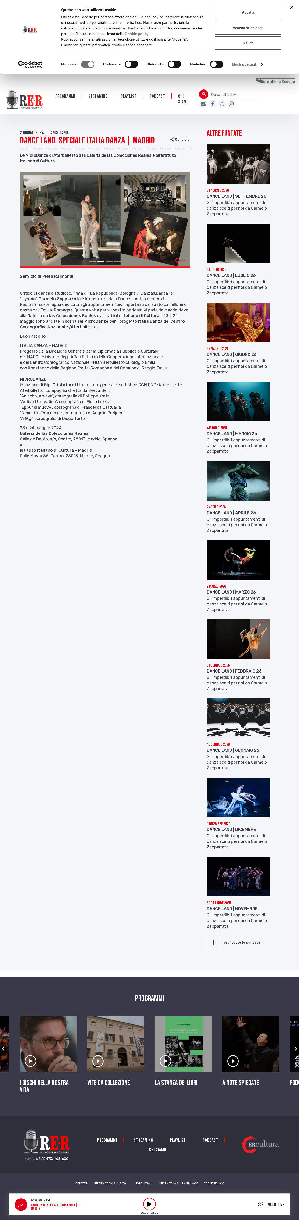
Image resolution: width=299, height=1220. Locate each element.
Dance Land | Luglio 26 (231, 275)
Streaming (98, 96)
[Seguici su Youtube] (222, 104)
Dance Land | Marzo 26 (231, 592)
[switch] (131, 64)
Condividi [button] (182, 140)
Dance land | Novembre (232, 908)
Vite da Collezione (108, 1082)
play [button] (149, 1204)
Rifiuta (248, 43)
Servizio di (30, 276)
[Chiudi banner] (291, 7)
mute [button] (261, 1204)
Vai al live (276, 1205)
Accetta (248, 12)
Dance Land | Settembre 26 (237, 196)
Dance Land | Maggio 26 (232, 433)
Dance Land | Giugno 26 (232, 354)
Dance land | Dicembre (231, 829)
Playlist (129, 96)
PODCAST (157, 96)
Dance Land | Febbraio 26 (234, 671)
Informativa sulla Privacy (178, 1183)
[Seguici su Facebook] (212, 104)
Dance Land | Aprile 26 (231, 512)
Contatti (81, 1183)
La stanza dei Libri (176, 1082)
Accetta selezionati (248, 28)
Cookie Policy (214, 1183)
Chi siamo (183, 99)
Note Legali (143, 1183)
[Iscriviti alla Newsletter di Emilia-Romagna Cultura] (203, 104)
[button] (33, 220)
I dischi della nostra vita (44, 1086)
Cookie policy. (137, 34)
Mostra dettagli (244, 64)
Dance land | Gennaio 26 (233, 750)
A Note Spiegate (240, 1082)
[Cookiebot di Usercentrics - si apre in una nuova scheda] (30, 64)
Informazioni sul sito (110, 1183)
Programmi (65, 96)
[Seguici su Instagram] (231, 104)
